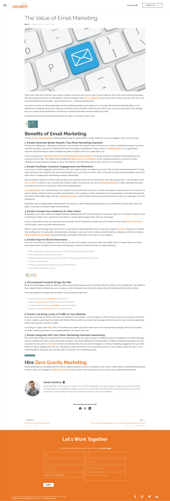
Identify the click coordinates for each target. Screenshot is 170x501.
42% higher (51, 299)
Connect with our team (60, 370)
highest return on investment (83, 159)
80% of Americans (92, 98)
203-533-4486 (132, 5)
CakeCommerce (49, 498)
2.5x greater (54, 305)
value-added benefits (43, 138)
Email (40, 24)
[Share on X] (85, 408)
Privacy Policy (25, 498)
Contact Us (15, 498)
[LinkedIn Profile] (64, 382)
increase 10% (48, 309)
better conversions (134, 222)
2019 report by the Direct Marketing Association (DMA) (67, 156)
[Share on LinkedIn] (90, 408)
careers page (105, 448)
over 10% (121, 229)
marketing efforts (114, 148)
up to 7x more (31, 183)
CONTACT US (150, 5)
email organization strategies (38, 235)
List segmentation (33, 190)
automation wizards (67, 196)
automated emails (109, 183)
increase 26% (42, 302)
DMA (50, 327)
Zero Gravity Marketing (61, 362)
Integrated (35, 24)
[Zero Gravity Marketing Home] (19, 5)
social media (51, 344)
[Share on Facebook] (80, 408)
